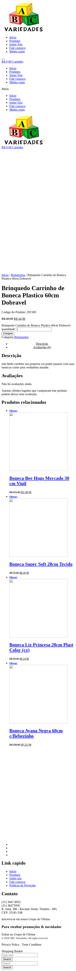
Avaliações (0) (42, 347)
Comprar (8, 333)
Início (12, 68)
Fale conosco (17, 78)
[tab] (41, 347)
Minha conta (17, 82)
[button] (38, 89)
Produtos (14, 71)
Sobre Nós (15, 75)
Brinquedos (18, 275)
